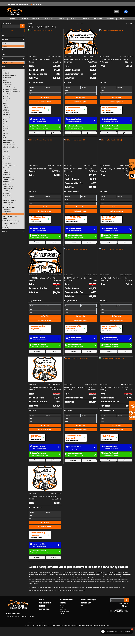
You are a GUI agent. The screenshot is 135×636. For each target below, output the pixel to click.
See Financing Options (44, 102)
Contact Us (28, 626)
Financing (42, 606)
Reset (12, 30)
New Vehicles (63, 606)
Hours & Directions (45, 603)
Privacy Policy (46, 626)
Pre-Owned (62, 608)
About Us (41, 600)
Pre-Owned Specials (64, 611)
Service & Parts (86, 603)
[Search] (22, 26)
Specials (62, 613)
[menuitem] (13, 43)
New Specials (63, 609)
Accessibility (36, 626)
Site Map (53, 626)
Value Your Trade (44, 609)
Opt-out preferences (66, 600)
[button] (121, 11)
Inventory (63, 603)
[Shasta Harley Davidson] (15, 12)
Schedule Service (85, 606)
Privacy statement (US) (88, 600)
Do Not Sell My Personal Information (67, 626)
